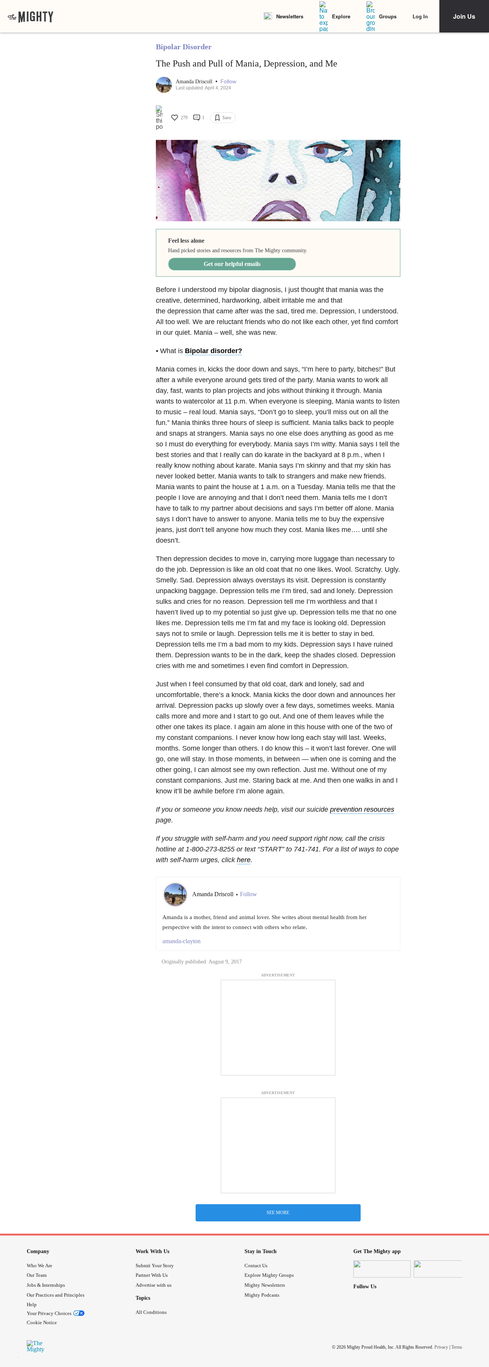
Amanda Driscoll (195, 81)
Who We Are (39, 1265)
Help (32, 1304)
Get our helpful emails (232, 264)
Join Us (464, 16)
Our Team (37, 1275)
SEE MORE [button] (278, 1212)
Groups (388, 16)
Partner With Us (152, 1275)
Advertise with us (154, 1285)
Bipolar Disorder (184, 46)
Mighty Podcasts (261, 1295)
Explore (341, 16)
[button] (228, 81)
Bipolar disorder (211, 351)
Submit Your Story (155, 1265)
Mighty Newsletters (264, 1285)
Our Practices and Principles (55, 1295)
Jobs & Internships (46, 1285)
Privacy (441, 1347)
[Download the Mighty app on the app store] (382, 1269)
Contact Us (255, 1265)
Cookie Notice (42, 1322)
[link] (30, 16)
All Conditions (151, 1312)
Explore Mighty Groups (269, 1275)
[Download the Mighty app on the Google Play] (442, 1269)
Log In (420, 16)
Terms (456, 1347)
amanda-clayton (181, 941)
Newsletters (289, 16)
